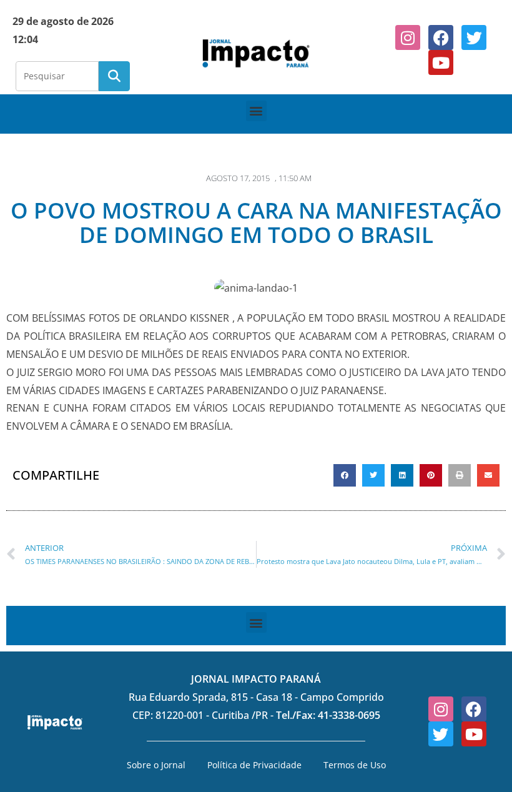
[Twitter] (473, 37)
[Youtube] (440, 62)
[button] (256, 111)
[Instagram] (407, 37)
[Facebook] (440, 37)
